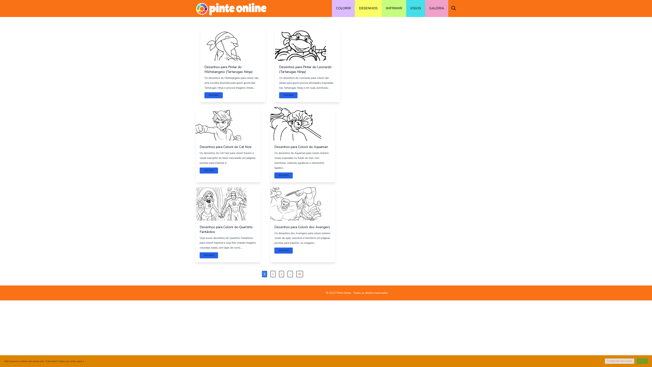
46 (299, 274)
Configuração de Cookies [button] (619, 361)
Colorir (343, 8)
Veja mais (214, 95)
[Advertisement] (412, 76)
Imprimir (394, 8)
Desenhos (368, 8)
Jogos (415, 8)
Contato (200, 293)
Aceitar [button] (642, 361)
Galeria (436, 8)
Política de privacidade (221, 293)
